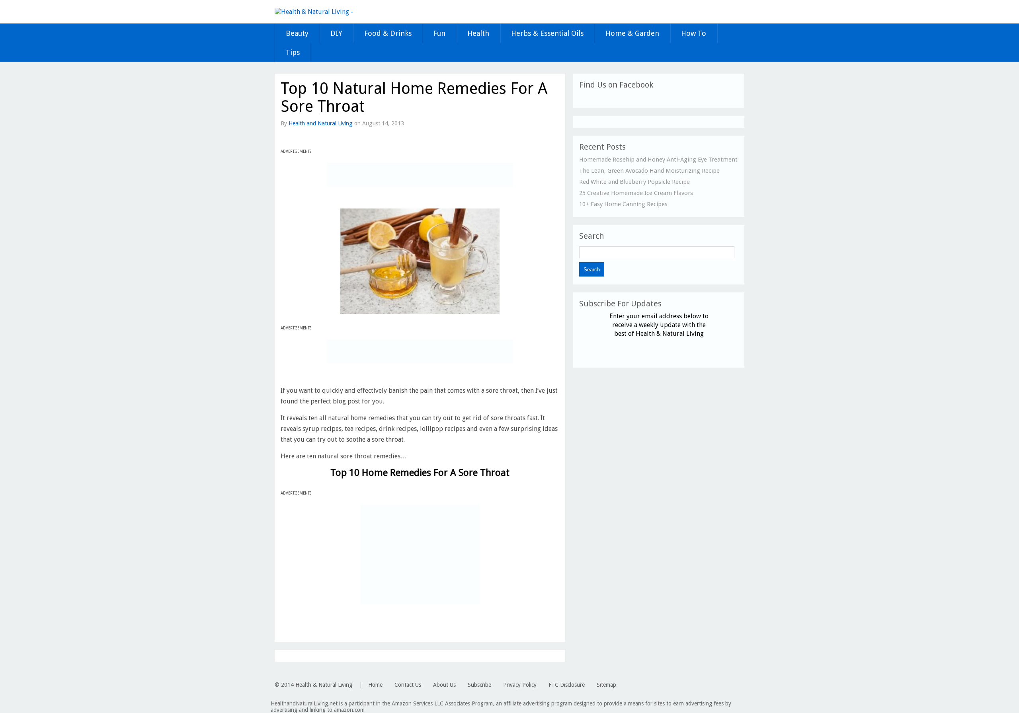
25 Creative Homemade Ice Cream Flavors (636, 193)
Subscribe (479, 685)
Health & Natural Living (323, 685)
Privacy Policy (520, 685)
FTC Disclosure (567, 685)
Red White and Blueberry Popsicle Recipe (634, 181)
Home (375, 685)
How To (693, 33)
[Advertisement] (420, 175)
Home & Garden (632, 33)
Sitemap (606, 685)
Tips (293, 52)
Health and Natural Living (321, 123)
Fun (439, 33)
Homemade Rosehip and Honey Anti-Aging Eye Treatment (658, 159)
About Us (444, 685)
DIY (336, 33)
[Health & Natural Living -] (314, 12)
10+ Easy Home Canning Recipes (623, 204)
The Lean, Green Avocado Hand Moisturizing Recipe (649, 170)
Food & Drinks (388, 33)
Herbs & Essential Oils (547, 33)
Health (478, 33)
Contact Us (407, 685)
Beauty (297, 33)
